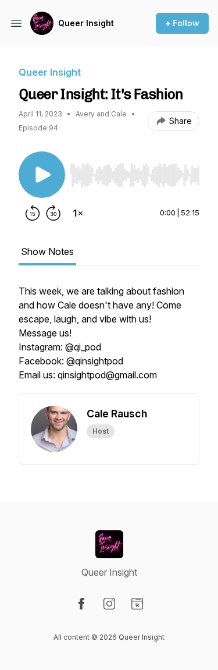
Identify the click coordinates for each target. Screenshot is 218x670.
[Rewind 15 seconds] (32, 213)
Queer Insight (86, 23)
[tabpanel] (109, 339)
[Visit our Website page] (137, 603)
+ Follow (182, 23)
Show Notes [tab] (47, 251)
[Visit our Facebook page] (81, 603)
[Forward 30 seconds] (53, 213)
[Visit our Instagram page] (109, 603)
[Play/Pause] (42, 174)
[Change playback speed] (78, 213)
